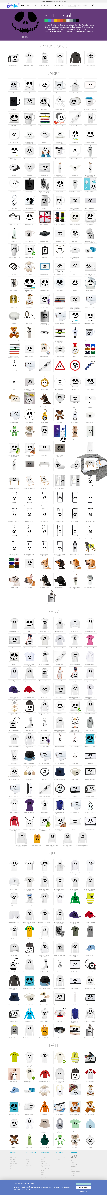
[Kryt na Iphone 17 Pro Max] (30, 491)
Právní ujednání (25, 37)
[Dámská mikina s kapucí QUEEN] (76, 683)
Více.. (11, 1168)
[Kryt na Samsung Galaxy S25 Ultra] (46, 524)
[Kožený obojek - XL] (15, 573)
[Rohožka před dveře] (15, 211)
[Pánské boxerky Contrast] (15, 908)
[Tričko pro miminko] (76, 1117)
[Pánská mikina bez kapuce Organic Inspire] (30, 1024)
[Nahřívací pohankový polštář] (30, 441)
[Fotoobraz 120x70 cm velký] (61, 260)
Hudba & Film (29, 1165)
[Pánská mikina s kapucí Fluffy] (76, 859)
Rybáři (42, 1172)
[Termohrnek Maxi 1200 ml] (91, 145)
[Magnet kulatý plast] (76, 376)
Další (27, 1167)
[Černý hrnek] (15, 95)
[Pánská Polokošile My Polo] (46, 908)
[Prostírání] (15, 392)
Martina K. (26, 36)
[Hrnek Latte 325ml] (30, 112)
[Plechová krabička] (76, 1084)
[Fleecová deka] (46, 128)
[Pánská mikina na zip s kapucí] (76, 892)
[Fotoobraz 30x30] (61, 178)
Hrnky (11, 1156)
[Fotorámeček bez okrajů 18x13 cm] (30, 376)
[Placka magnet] (61, 112)
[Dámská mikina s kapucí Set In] (68, 832)
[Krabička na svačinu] (46, 260)
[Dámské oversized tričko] (61, 634)
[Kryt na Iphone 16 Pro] (91, 491)
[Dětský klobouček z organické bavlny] (46, 1117)
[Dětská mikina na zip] (46, 1133)
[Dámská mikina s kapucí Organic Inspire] (91, 700)
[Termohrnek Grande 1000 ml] (76, 573)
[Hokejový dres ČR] (61, 1007)
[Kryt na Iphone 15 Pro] (46, 507)
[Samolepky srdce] (15, 178)
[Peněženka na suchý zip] (91, 766)
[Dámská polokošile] (46, 799)
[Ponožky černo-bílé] (30, 716)
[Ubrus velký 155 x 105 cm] (15, 474)
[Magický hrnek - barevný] (61, 211)
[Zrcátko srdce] (46, 766)
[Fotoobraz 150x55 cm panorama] (91, 392)
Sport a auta (28, 1157)
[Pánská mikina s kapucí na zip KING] (30, 958)
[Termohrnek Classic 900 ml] (76, 178)
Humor (27, 1163)
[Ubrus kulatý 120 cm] (91, 458)
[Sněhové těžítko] (91, 277)
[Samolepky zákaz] (76, 359)
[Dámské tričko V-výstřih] (91, 634)
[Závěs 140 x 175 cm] (76, 474)
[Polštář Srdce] (30, 161)
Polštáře (12, 1165)
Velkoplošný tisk (59, 1156)
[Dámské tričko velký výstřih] (76, 634)
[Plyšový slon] (30, 425)
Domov (12, 1167)
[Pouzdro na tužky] (61, 1100)
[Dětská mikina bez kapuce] (46, 1068)
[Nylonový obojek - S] (30, 573)
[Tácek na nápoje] (30, 392)
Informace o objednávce (76, 1159)
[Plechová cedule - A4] (76, 277)
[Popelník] (15, 310)
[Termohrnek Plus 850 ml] (30, 326)
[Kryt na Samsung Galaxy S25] (30, 524)
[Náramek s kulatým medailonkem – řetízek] (15, 700)
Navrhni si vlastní (46, 6)
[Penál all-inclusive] (91, 1051)
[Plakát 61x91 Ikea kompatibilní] (15, 145)
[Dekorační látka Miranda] (91, 293)
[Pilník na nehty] (30, 782)
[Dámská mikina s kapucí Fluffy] (15, 667)
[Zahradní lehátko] (46, 474)
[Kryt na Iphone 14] (76, 507)
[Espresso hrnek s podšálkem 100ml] (61, 128)
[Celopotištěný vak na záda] (91, 733)
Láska (27, 1156)
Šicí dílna (12, 1159)
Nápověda (73, 1166)
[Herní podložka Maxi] (91, 194)
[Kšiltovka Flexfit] (15, 941)
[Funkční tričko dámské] (15, 799)
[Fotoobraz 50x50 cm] (46, 277)
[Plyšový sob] (61, 408)
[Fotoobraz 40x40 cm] (91, 128)
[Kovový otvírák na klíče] (91, 359)
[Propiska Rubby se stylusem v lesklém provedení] (61, 326)
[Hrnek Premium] (15, 79)
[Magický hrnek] (46, 95)
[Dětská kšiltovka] (91, 941)
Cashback (73, 1160)
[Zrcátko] (61, 782)
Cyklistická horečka (45, 1165)
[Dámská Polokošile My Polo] (15, 733)
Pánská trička (13, 1157)
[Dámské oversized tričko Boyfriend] (91, 683)
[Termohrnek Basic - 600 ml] (91, 573)
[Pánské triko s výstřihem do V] (76, 925)
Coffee (42, 1170)
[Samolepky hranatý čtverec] (76, 145)
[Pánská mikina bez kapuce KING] (76, 941)
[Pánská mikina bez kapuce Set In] (30, 908)
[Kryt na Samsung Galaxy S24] (76, 524)
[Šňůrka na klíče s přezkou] (46, 359)
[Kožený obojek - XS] (46, 557)
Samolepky (13, 1161)
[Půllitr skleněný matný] (91, 112)
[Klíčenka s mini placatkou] (53, 590)
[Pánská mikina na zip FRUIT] (77, 51)
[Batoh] (30, 700)
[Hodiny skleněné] (61, 277)
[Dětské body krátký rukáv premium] (30, 1051)
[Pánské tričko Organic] (91, 859)
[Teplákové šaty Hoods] (91, 716)
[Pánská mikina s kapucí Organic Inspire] (61, 908)
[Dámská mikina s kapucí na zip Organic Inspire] (30, 667)
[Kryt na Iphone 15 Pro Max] (15, 359)
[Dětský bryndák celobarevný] (61, 1117)
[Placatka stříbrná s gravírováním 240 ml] (46, 310)
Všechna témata (44, 1177)
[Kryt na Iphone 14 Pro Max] (15, 524)
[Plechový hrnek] (61, 79)
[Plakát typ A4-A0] (76, 128)
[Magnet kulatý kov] (30, 408)
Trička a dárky (25, 6)
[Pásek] (61, 1024)
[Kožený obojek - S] (61, 557)
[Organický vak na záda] (15, 766)
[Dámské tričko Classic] (15, 617)
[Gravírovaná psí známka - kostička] (91, 343)
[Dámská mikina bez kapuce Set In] (53, 832)
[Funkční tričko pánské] (15, 892)
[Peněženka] (76, 782)
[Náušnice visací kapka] (91, 799)
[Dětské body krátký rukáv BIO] (30, 1068)
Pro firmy (58, 1159)
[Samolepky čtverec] (15, 128)
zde (35, 1189)
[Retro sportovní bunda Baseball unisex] (61, 799)
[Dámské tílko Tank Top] (46, 51)
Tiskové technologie (75, 1169)
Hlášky (27, 1161)
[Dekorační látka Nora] (30, 359)
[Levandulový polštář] (46, 293)
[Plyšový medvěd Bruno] (76, 1100)
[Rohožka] (46, 145)
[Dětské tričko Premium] (30, 51)
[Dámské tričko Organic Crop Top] (30, 650)
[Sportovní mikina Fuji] (15, 1024)
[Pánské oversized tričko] (76, 650)
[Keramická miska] (91, 408)
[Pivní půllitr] (46, 194)
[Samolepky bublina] (61, 376)
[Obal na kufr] (46, 244)
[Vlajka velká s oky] (46, 161)
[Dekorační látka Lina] (61, 310)
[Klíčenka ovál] (46, 716)
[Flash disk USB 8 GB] (46, 326)
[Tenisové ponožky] (30, 892)
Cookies (73, 1173)
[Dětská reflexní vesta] (76, 1051)
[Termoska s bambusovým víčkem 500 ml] (91, 161)
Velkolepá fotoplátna (45, 1168)
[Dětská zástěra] (30, 1133)
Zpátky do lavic (44, 1157)
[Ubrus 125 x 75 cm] (46, 458)
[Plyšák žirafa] (30, 293)
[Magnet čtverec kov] (30, 211)
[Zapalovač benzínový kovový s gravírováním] (91, 227)
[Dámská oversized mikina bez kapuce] (91, 667)
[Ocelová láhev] (15, 227)
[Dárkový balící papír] (46, 211)
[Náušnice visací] (76, 749)
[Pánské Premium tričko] (30, 859)
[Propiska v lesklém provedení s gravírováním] (15, 343)
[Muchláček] (91, 1133)
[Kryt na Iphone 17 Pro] (15, 491)
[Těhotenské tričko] (15, 749)
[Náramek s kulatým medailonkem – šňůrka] (76, 716)
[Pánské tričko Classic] (92, 51)
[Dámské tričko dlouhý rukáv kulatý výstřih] (15, 815)
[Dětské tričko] (15, 1051)
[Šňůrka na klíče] (76, 112)
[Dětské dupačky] (30, 1117)
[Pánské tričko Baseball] (30, 925)
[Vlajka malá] (76, 260)
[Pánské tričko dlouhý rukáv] (61, 51)
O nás (72, 1177)
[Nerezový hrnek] (15, 277)
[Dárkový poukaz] (61, 425)
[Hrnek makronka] (30, 227)
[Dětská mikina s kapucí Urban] (61, 1068)
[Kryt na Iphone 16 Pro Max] (15, 507)
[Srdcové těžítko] (91, 211)
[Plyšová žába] (15, 425)
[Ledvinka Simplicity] (76, 766)
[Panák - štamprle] (46, 425)
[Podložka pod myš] (30, 194)
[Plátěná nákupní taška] (30, 634)
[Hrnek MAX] (61, 194)
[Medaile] (76, 343)
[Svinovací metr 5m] (91, 958)
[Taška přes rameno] (15, 51)
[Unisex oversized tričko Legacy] (46, 634)
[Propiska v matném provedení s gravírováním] (46, 112)
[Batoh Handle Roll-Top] (38, 832)
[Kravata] (76, 991)
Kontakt (85, 5)
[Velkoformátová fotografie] (76, 310)
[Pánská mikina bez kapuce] (91, 1007)
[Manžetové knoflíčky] (46, 991)
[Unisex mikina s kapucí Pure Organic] (46, 700)
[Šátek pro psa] (76, 161)
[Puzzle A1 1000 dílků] (91, 178)
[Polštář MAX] (15, 112)
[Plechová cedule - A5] (61, 227)
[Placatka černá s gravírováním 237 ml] (30, 178)
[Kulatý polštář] (76, 227)
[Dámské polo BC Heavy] (30, 799)
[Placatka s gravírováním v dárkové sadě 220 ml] (46, 178)
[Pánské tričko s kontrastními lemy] (15, 925)
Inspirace (35, 6)
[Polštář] (30, 79)
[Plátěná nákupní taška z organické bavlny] (76, 667)
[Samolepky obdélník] (91, 79)
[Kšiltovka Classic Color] (30, 683)
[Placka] (76, 95)
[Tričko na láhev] (76, 326)
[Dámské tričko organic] (91, 617)
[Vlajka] (30, 95)
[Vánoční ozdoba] (46, 376)
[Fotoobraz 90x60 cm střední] (76, 392)
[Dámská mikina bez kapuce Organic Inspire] (23, 832)
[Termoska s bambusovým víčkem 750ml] (61, 161)
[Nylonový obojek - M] (46, 573)
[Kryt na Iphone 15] (30, 507)
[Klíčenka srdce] (15, 194)
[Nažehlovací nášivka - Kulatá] (30, 145)
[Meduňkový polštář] (30, 244)
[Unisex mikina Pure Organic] (30, 733)
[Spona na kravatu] (76, 1024)
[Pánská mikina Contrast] (30, 1007)
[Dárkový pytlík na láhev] (76, 425)
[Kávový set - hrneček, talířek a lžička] (76, 244)
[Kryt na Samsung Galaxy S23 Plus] (46, 540)
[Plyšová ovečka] (30, 260)
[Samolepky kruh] (46, 79)
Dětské (27, 1159)
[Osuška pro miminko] (30, 1100)
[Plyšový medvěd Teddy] (15, 326)
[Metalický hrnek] (15, 293)
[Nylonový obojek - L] (61, 573)
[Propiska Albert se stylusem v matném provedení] (61, 293)
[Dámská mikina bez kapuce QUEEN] (83, 832)
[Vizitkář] (30, 458)
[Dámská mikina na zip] (91, 650)
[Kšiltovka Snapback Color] (30, 749)
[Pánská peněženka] (76, 958)
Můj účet (73, 1175)
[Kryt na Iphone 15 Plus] (61, 507)
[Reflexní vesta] (91, 892)
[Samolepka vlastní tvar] (61, 95)
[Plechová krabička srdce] (61, 392)
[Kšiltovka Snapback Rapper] (15, 683)
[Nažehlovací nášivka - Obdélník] (76, 194)
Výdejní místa (74, 1164)
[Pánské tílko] (91, 925)
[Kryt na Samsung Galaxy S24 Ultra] (15, 540)
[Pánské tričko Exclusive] (46, 859)
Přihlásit (80, 5)
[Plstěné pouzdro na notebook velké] (76, 441)
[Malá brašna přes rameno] (15, 716)
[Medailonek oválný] (76, 733)
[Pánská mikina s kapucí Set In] (61, 974)
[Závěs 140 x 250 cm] (61, 474)
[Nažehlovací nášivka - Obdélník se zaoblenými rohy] (76, 293)
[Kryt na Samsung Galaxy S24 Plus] (91, 524)
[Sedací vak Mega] (76, 458)
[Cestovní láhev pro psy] (76, 540)
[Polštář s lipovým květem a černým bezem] (15, 441)
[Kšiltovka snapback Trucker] (61, 941)
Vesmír (42, 1174)
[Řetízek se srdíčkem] (30, 766)
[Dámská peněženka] (91, 815)
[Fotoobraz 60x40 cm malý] (91, 310)
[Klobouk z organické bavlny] (61, 766)
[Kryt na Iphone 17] (91, 474)
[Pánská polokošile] (46, 1007)
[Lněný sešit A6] (91, 425)
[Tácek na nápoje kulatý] (76, 211)
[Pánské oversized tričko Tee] (61, 892)
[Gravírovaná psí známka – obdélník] (15, 557)
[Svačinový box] (91, 244)
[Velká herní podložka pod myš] (91, 260)
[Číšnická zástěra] (91, 441)
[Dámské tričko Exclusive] (46, 650)
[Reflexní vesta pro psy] (91, 540)
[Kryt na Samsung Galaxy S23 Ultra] (61, 540)
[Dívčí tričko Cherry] (15, 1068)
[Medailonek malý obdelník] (30, 815)
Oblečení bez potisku (60, 1157)
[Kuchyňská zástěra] (76, 79)
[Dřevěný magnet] (30, 557)
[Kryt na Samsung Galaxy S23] (30, 540)
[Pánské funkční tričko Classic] (76, 875)
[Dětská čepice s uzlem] (91, 1117)
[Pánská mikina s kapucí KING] (46, 875)
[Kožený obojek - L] (91, 557)
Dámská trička (13, 1163)
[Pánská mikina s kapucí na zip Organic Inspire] (91, 875)
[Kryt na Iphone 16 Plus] (76, 491)
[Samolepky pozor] (61, 359)
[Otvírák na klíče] (76, 408)
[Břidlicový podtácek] (46, 227)
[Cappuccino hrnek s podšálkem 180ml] (30, 128)
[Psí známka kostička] (61, 343)
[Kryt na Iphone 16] (61, 491)
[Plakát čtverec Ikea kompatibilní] (30, 277)
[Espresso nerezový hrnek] (91, 326)
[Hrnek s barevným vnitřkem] (91, 95)
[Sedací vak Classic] (61, 458)
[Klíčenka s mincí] (46, 408)
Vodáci (42, 1159)
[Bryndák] (61, 1084)
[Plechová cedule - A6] (30, 343)
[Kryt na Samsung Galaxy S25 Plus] (61, 524)
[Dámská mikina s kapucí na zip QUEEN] (61, 716)
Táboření (43, 1156)
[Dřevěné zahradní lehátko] (30, 474)
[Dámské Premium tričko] (46, 617)
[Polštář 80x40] (46, 441)
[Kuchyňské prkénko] (91, 376)
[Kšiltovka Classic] (76, 617)
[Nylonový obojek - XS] (46, 392)
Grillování (43, 1161)
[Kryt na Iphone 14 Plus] (91, 507)
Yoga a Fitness (44, 1163)
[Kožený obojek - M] (76, 557)
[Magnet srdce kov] (61, 244)
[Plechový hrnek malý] (61, 145)
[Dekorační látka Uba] (15, 408)
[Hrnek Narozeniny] (46, 343)
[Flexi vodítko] (15, 260)
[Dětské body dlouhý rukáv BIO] (61, 1051)
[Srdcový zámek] (30, 310)
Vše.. (27, 1168)
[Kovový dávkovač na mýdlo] (15, 458)
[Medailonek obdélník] (61, 733)
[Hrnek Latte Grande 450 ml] (15, 244)
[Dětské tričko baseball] (91, 1068)
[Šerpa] (15, 376)
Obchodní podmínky (75, 1171)
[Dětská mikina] (46, 1100)
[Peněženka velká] (91, 749)
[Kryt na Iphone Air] (46, 491)
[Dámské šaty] (61, 667)
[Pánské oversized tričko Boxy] (61, 875)
